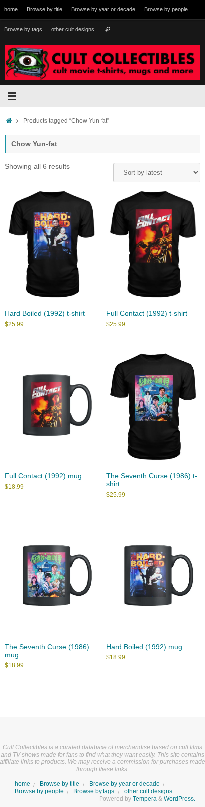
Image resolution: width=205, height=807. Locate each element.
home (11, 9)
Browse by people (166, 9)
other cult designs (72, 29)
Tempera (145, 798)
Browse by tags (23, 29)
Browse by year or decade (103, 9)
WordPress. (179, 798)
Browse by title (44, 9)
